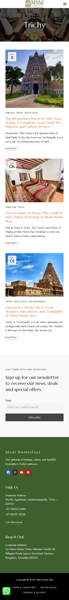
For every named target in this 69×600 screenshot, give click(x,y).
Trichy (19, 112)
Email (8, 400)
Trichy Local (31, 112)
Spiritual (9, 112)
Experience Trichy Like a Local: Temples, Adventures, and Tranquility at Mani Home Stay (34, 311)
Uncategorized (37, 301)
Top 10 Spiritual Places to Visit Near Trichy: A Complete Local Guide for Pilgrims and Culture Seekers (33, 123)
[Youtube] (21, 472)
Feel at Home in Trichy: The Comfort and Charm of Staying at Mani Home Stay (34, 217)
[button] (13, 522)
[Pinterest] (28, 472)
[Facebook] (8, 472)
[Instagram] (15, 472)
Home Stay (10, 207)
